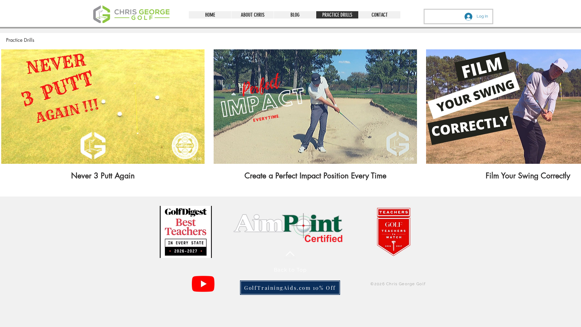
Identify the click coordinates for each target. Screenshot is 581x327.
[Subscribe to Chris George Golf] (203, 283)
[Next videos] (572, 105)
